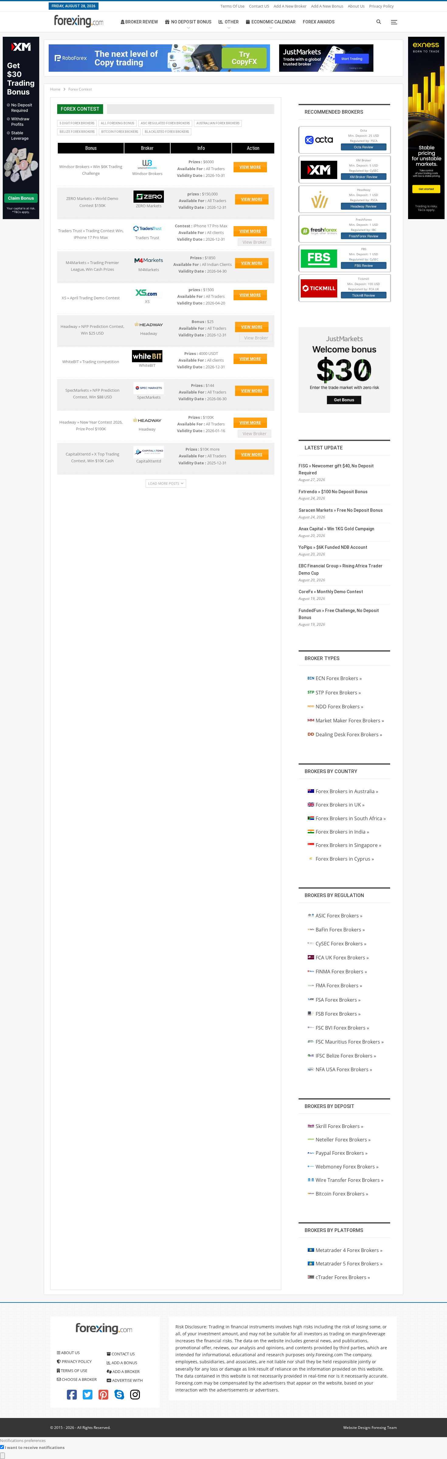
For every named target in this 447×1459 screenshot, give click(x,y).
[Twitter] (87, 1397)
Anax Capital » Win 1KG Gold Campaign (336, 528)
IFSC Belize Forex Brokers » (346, 1055)
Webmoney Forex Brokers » (347, 1166)
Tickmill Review (363, 295)
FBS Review (364, 265)
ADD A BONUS (124, 1362)
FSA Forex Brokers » (338, 999)
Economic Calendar (273, 21)
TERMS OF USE (73, 1370)
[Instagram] (135, 1397)
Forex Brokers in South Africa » (351, 818)
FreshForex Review (363, 235)
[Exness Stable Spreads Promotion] (426, 127)
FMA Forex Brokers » (339, 985)
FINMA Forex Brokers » (341, 971)
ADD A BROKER (126, 1371)
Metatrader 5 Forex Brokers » (349, 1263)
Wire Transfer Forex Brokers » (349, 1180)
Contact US (259, 6)
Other (232, 21)
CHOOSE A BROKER (79, 1379)
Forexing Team (384, 1427)
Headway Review (363, 206)
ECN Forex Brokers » (339, 678)
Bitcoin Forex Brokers (119, 131)
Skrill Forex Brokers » (339, 1126)
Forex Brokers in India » (342, 831)
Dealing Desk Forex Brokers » (349, 734)
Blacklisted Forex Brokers (167, 131)
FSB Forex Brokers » (338, 1013)
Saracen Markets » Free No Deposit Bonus (341, 510)
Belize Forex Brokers (77, 131)
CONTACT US (123, 1354)
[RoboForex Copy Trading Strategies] (159, 57)
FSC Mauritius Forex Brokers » (350, 1041)
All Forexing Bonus (117, 123)
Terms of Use (232, 6)
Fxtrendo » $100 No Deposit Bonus (333, 491)
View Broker (255, 242)
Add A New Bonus (327, 6)
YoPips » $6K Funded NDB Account (333, 547)
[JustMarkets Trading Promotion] (326, 57)
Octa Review (363, 146)
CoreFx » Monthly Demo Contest (331, 591)
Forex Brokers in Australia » (347, 791)
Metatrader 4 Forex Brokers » (349, 1250)
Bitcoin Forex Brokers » (342, 1193)
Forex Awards (318, 21)
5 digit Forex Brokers (77, 123)
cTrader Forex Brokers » (343, 1277)
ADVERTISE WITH (127, 1380)
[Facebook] (72, 1397)
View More (250, 167)
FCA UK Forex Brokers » (342, 957)
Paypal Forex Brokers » (342, 1153)
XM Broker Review (363, 176)
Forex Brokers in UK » (340, 804)
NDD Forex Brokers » (339, 706)
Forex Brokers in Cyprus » (345, 858)
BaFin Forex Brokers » (340, 929)
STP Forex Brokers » (338, 692)
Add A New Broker (290, 6)
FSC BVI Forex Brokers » (342, 1027)
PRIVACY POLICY (76, 1361)
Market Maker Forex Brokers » (350, 720)
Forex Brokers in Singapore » (348, 845)
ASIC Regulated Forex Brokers (165, 123)
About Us (356, 6)
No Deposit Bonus (191, 21)
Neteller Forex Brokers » (343, 1139)
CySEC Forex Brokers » (341, 943)
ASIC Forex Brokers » (339, 915)
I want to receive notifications (34, 1447)
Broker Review (141, 21)
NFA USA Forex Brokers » (344, 1069)
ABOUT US (70, 1352)
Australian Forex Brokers (217, 123)
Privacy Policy (381, 6)
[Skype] (119, 1397)
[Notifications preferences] (2, 1456)
